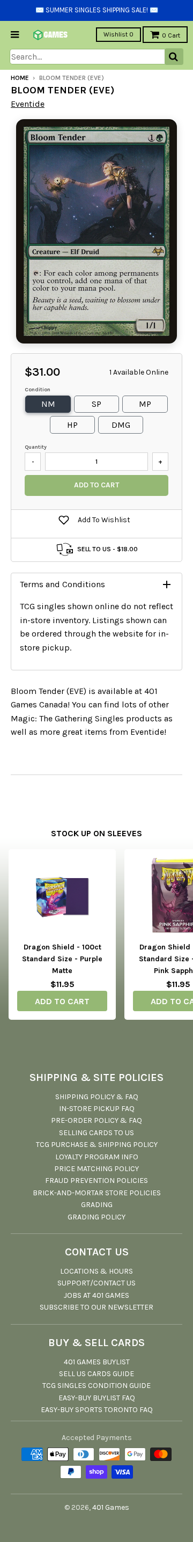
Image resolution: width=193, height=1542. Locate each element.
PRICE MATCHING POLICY (96, 1168)
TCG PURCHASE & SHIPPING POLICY (97, 1144)
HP (72, 425)
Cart (171, 35)
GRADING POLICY (96, 1217)
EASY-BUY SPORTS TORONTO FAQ (97, 1409)
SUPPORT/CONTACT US (96, 1283)
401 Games (110, 1507)
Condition (37, 389)
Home (20, 78)
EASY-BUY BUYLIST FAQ (96, 1397)
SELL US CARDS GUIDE (96, 1373)
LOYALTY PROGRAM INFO (96, 1156)
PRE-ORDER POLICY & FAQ (96, 1120)
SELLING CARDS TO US (96, 1132)
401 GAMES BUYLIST (97, 1361)
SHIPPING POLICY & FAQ (96, 1096)
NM (48, 404)
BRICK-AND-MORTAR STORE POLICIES (97, 1192)
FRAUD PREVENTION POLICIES (96, 1180)
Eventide (27, 104)
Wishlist (118, 34)
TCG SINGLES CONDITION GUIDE (96, 1385)
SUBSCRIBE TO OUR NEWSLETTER (96, 1307)
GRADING (97, 1204)
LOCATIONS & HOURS (96, 1271)
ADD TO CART (62, 1001)
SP (96, 404)
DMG (121, 425)
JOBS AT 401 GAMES (96, 1295)
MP (145, 404)
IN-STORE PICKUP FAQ (97, 1108)
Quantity (36, 447)
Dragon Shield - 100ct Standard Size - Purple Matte (62, 959)
